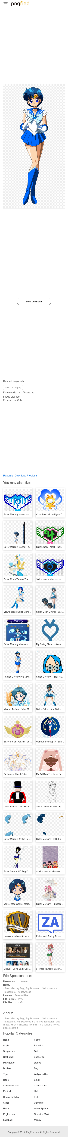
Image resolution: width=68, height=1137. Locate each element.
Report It (8, 475)
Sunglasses (9, 1051)
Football (7, 1091)
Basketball (8, 1056)
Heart (6, 1039)
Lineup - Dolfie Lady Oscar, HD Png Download (27, 968)
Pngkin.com (9, 1114)
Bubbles (7, 1068)
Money (37, 1119)
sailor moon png (13, 387)
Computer (39, 1102)
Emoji (37, 1079)
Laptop (37, 1062)
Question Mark (41, 1114)
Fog (36, 1068)
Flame (37, 1039)
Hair (36, 1091)
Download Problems (26, 475)
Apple (6, 1045)
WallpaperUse (41, 1074)
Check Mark (40, 1085)
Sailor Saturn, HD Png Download (20, 871)
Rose (6, 1079)
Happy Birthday (11, 1097)
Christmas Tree (11, 1085)
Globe (6, 1102)
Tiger (5, 1074)
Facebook (8, 1119)
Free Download (34, 301)
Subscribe (39, 1056)
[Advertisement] (34, 50)
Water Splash (41, 1108)
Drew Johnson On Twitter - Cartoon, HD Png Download (31, 806)
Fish (36, 1097)
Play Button (9, 1062)
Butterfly (38, 1045)
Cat (36, 1051)
